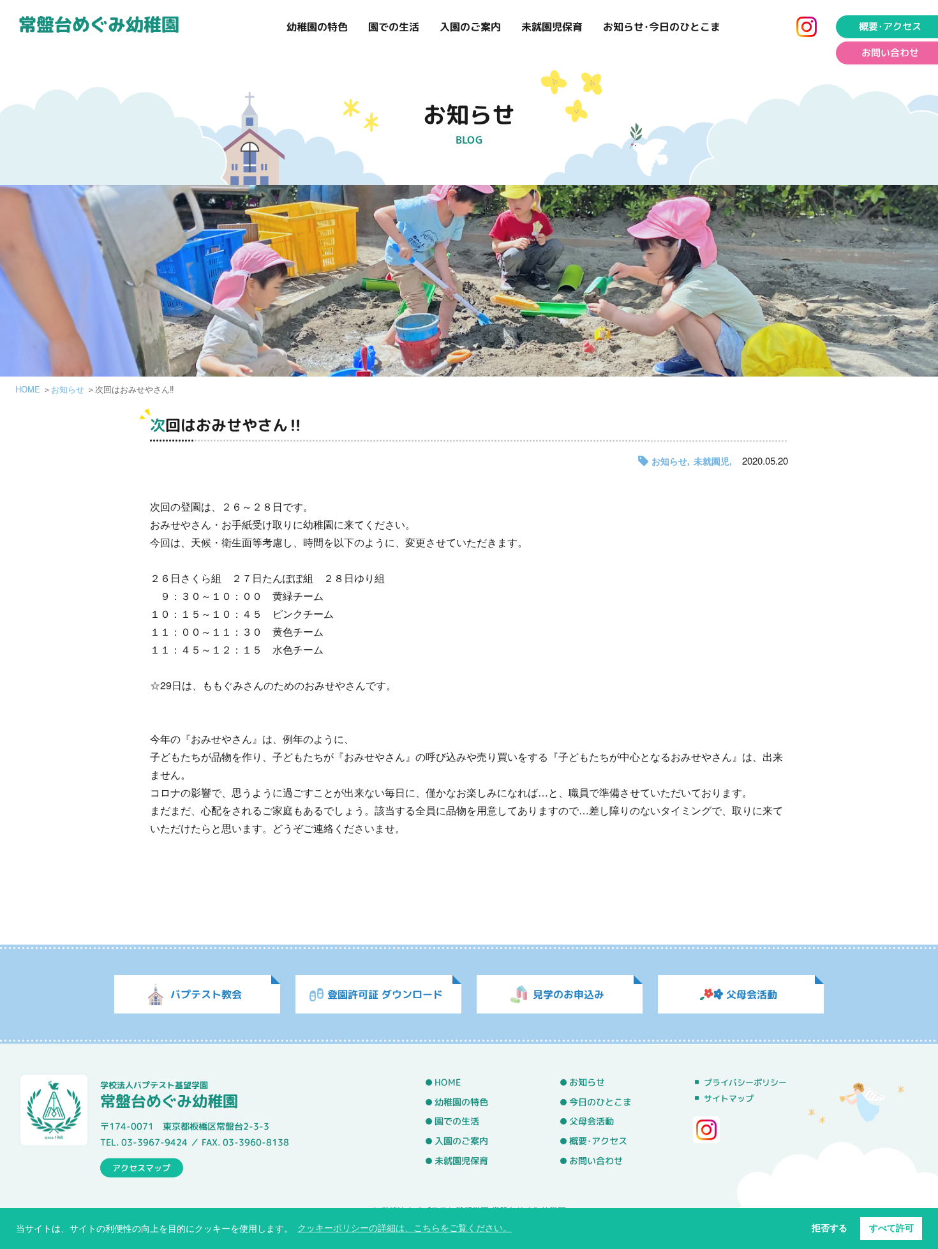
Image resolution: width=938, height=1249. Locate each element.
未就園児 (711, 460)
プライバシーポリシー (745, 1082)
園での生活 (393, 27)
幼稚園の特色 (317, 27)
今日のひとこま (600, 1102)
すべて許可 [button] (891, 1228)
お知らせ (67, 389)
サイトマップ (729, 1098)
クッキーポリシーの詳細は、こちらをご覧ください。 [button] (404, 1228)
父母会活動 (591, 1121)
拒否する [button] (829, 1228)
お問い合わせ (890, 52)
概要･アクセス (890, 26)
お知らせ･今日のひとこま (661, 27)
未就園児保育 (552, 27)
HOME (27, 389)
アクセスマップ (141, 1167)
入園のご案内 (470, 27)
